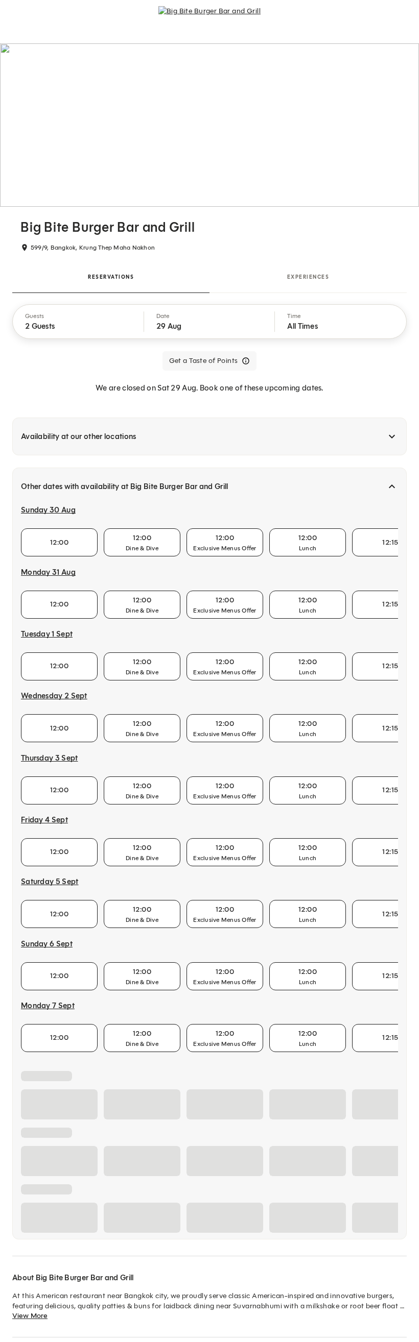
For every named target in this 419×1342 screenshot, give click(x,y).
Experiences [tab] (308, 277)
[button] (78, 321)
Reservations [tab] (111, 277)
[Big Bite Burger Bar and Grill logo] (209, 15)
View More (30, 1315)
